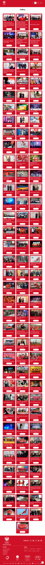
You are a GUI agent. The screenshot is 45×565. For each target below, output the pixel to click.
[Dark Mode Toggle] (35, 3)
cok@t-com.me (5, 554)
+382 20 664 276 (5, 552)
